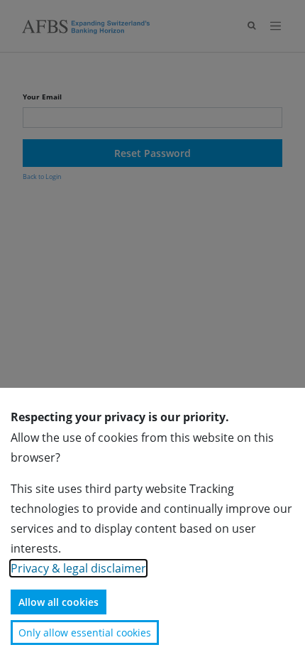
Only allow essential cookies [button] (84, 632)
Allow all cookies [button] (58, 602)
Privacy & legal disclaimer (78, 568)
